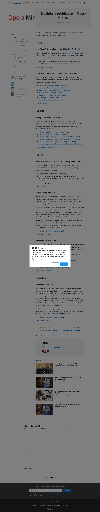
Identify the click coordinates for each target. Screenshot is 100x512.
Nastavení (55, 264)
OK (63, 264)
